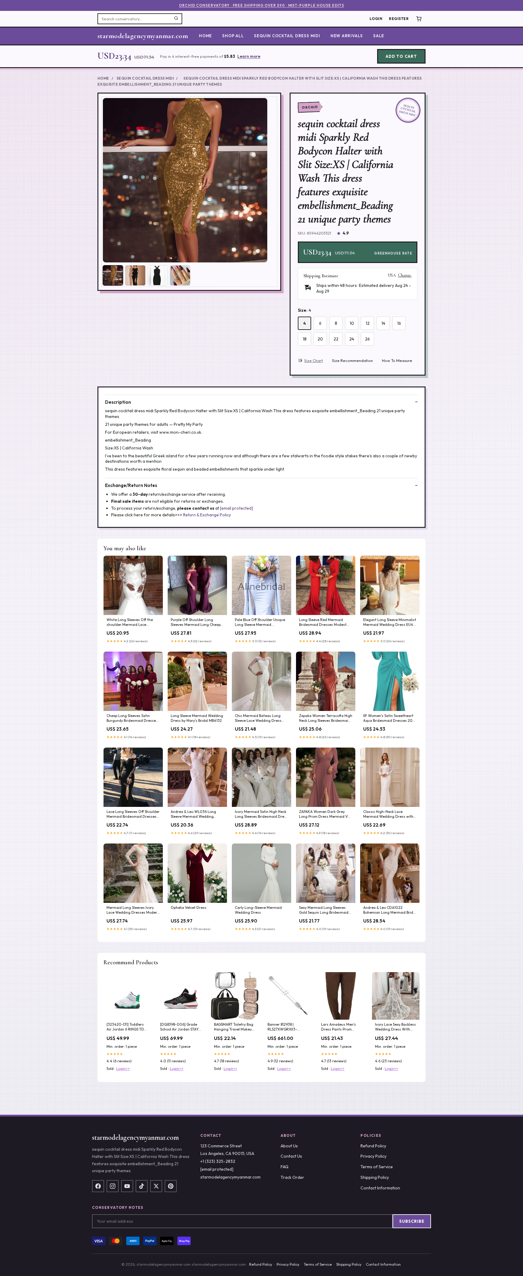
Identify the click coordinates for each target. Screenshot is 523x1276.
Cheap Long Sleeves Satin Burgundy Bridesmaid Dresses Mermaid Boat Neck (132, 718)
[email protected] (236, 508)
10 (352, 323)
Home (205, 35)
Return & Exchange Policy (207, 515)
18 (305, 339)
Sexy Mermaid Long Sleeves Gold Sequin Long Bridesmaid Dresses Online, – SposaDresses (323, 910)
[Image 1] (113, 275)
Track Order (292, 1177)
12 (368, 323)
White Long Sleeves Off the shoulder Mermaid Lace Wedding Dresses (130, 622)
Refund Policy (373, 1146)
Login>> (123, 1068)
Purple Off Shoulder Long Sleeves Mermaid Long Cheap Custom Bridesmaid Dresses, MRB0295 (196, 622)
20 (320, 339)
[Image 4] (180, 275)
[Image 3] (157, 275)
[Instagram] (113, 1186)
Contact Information (380, 1188)
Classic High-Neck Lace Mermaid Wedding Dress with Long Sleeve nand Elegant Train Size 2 (389, 814)
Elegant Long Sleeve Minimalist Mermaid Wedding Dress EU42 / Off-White (389, 622)
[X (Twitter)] (156, 1186)
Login (376, 18)
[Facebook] (98, 1186)
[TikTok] (142, 1186)
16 (399, 323)
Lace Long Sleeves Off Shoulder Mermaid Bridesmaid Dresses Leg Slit (133, 814)
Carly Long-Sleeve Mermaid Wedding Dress (258, 910)
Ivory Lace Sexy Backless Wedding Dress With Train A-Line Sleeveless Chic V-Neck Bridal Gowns (395, 1027)
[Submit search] (176, 18)
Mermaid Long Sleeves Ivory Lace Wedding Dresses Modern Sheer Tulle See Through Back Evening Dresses (133, 910)
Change (405, 275)
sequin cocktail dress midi (287, 35)
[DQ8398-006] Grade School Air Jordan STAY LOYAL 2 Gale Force (179, 1027)
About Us (289, 1146)
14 (383, 323)
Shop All (233, 35)
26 (367, 339)
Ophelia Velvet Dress (188, 907)
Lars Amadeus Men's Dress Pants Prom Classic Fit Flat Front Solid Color (338, 1027)
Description (118, 402)
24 (351, 339)
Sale (378, 35)
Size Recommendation (352, 360)
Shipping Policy (374, 1177)
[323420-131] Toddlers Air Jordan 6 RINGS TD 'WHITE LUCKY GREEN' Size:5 (125, 1027)
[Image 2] (135, 275)
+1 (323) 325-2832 (217, 1161)
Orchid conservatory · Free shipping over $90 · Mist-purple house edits (261, 5)
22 (336, 339)
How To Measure (397, 360)
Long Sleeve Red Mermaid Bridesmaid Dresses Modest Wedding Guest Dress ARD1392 (325, 622)
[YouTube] (127, 1186)
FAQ (284, 1166)
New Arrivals (347, 35)
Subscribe (411, 1221)
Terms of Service (376, 1166)
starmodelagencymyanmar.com (142, 36)
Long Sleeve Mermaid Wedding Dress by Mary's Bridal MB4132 (197, 718)
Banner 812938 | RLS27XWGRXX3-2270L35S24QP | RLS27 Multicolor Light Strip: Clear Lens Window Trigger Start (287, 1027)
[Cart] (419, 18)
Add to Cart (401, 56)
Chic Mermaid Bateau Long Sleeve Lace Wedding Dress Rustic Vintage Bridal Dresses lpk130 (260, 718)
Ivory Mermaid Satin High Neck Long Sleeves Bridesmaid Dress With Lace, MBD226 (261, 814)
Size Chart (313, 360)
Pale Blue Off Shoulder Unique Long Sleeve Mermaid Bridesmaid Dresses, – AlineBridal (260, 622)
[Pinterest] (171, 1186)
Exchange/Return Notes (131, 485)
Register (399, 18)
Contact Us (291, 1156)
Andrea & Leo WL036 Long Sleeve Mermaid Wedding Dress (193, 814)
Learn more (248, 56)
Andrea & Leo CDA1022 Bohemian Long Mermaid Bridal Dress (389, 910)
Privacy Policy (373, 1156)
